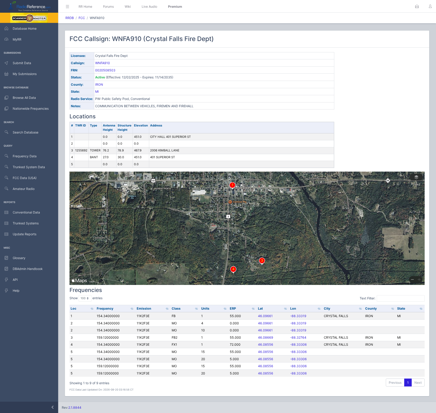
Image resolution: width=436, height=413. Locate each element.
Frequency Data (25, 156)
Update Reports (24, 234)
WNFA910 (102, 63)
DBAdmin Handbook (28, 269)
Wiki (128, 6)
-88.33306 (298, 344)
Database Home (25, 28)
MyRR (17, 39)
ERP (233, 308)
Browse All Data (24, 98)
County (371, 308)
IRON (99, 84)
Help (16, 290)
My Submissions (25, 74)
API (15, 280)
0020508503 (105, 70)
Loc (73, 308)
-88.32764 (298, 337)
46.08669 (265, 337)
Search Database (25, 132)
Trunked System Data (29, 167)
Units (205, 308)
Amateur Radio (24, 189)
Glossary (19, 258)
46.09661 (265, 316)
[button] (417, 6)
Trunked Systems (26, 223)
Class (176, 308)
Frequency (105, 308)
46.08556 (265, 344)
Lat (260, 308)
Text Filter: (367, 298)
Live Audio (149, 6)
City (327, 308)
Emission (144, 308)
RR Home (85, 6)
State (401, 308)
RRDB (69, 18)
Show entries (85, 298)
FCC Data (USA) (25, 178)
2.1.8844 (74, 407)
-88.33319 (298, 316)
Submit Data (22, 63)
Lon (293, 308)
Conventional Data (26, 212)
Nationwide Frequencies (31, 108)
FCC (82, 18)
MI (97, 91)
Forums (108, 6)
